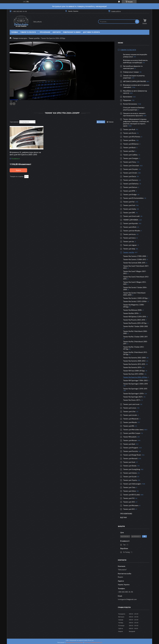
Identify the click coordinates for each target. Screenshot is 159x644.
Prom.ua (90, 640)
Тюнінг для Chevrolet (131, 166)
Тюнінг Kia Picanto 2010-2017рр (135, 323)
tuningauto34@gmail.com (127, 599)
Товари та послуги (28, 32)
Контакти (57, 32)
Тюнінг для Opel (129, 444)
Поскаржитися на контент (74, 642)
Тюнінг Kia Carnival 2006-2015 (134, 263)
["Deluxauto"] (21, 21)
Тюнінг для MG (128, 426)
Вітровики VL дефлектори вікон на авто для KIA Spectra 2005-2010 (25, 153)
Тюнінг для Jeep (129, 249)
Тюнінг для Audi (129, 129)
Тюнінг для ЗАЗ (129, 502)
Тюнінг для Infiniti (129, 227)
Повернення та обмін (72, 32)
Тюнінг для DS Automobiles (133, 198)
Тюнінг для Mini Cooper (131, 433)
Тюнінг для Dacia (129, 176)
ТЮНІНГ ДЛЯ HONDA (130, 220)
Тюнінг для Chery (129, 162)
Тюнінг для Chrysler (130, 169)
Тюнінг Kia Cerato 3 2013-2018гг (135, 301)
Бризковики (127, 97)
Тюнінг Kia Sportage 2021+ (133, 397)
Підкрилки (127, 100)
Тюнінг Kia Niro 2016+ (131, 313)
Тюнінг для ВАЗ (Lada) (131, 495)
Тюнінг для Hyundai (130, 223)
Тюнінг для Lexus (129, 408)
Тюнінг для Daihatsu (131, 184)
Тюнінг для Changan (130, 158)
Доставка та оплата (91, 32)
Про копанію (45, 32)
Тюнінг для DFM (129, 191)
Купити (18, 170)
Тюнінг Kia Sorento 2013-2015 (134, 364)
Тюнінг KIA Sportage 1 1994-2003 (135, 380)
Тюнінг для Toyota (130, 480)
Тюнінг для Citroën (130, 173)
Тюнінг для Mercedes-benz (133, 429)
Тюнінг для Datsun (130, 187)
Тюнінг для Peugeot (130, 448)
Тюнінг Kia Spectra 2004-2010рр (135, 377)
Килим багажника (130, 104)
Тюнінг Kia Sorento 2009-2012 (134, 361)
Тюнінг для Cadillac (130, 155)
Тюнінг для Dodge (130, 194)
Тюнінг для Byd (128, 151)
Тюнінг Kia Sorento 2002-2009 (134, 358)
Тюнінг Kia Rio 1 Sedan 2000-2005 (135, 326)
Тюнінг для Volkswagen (132, 484)
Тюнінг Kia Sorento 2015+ (132, 367)
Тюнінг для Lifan (129, 411)
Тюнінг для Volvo (129, 491)
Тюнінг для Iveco (129, 238)
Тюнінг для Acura (129, 133)
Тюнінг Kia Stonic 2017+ (131, 400)
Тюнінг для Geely (129, 209)
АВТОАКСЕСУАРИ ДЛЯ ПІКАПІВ (134, 81)
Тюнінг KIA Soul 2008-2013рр (134, 371)
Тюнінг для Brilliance (131, 144)
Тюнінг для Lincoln (130, 415)
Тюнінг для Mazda (130, 422)
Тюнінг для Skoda (129, 466)
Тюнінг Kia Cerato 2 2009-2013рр (135, 298)
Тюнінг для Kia (34, 38)
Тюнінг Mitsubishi (129, 437)
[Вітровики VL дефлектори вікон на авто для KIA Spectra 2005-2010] (26, 137)
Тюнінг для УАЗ (129, 509)
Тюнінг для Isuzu (129, 234)
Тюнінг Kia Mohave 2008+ (132, 310)
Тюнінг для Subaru (130, 473)
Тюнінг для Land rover (131, 404)
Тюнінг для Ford (129, 205)
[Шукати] (137, 21)
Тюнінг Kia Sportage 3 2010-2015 (135, 389)
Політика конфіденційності (93, 642)
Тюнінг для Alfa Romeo (131, 137)
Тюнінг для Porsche (130, 451)
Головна (14, 32)
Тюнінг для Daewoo (130, 180)
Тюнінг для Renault (130, 458)
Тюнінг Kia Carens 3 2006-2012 (134, 259)
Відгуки (123, 517)
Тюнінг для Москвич (130, 505)
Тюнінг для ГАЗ (128, 498)
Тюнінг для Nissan (130, 440)
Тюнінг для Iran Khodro (131, 231)
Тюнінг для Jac (128, 241)
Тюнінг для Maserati (131, 419)
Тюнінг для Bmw (129, 140)
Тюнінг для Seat (129, 462)
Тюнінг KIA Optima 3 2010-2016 (134, 317)
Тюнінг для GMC (129, 213)
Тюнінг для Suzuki (130, 476)
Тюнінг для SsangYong (131, 469)
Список (111, 122)
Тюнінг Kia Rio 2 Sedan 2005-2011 (135, 337)
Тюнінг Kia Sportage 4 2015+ (133, 393)
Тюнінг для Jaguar (130, 245)
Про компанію (126, 514)
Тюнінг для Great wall (131, 216)
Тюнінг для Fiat (129, 202)
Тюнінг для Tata (129, 487)
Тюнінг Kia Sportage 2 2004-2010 (135, 384)
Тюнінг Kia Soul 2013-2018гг (133, 374)
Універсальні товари (131, 72)
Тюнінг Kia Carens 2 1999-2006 (134, 256)
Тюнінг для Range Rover (132, 455)
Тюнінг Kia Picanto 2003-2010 (134, 320)
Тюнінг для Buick (129, 147)
